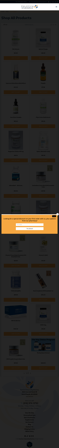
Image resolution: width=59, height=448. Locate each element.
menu (56, 7)
